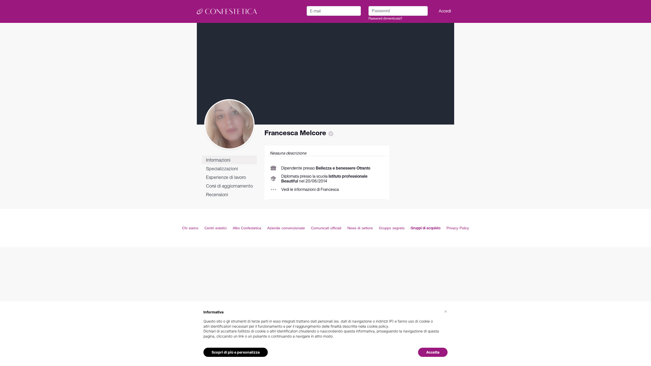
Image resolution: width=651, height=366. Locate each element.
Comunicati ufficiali (326, 228)
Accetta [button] (432, 352)
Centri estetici (215, 228)
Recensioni (217, 194)
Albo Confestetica (247, 228)
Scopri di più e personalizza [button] (236, 352)
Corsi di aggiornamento (229, 185)
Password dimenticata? (385, 18)
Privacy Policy (458, 228)
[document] (325, 328)
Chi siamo (190, 228)
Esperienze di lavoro (226, 177)
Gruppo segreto (392, 228)
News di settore (360, 228)
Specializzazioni (222, 168)
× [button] (445, 311)
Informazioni (218, 160)
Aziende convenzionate (286, 228)
